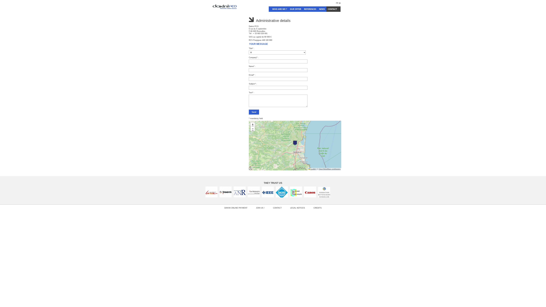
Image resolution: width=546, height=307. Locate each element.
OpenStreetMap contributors (330, 169)
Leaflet (313, 169)
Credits (318, 208)
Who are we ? (279, 9)
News (322, 9)
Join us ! (260, 208)
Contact (332, 9)
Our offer (295, 9)
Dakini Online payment (235, 208)
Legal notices (297, 208)
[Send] (295, 112)
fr (337, 3)
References (310, 9)
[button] (295, 143)
